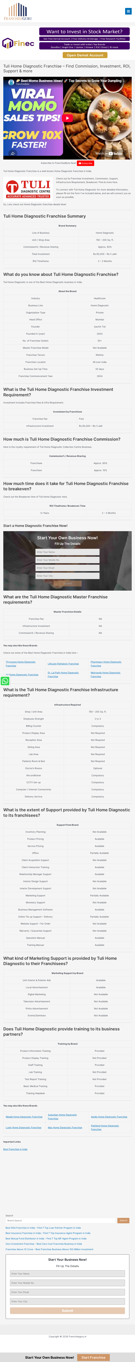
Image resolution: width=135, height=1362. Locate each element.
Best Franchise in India (15, 1149)
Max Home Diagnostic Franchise (65, 1127)
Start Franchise (93, 1358)
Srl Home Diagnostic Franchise (22, 674)
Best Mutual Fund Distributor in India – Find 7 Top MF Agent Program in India (46, 1238)
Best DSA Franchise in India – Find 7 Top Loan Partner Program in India (43, 1227)
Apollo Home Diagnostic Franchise (109, 1116)
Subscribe (86, 163)
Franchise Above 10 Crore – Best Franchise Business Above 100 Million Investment (49, 1249)
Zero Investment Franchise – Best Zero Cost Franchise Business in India (44, 1244)
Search (9, 1215)
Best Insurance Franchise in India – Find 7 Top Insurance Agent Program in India (48, 1233)
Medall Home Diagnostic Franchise (24, 1116)
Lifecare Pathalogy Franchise (63, 663)
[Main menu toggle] (128, 11)
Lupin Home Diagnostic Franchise (23, 1127)
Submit (67, 583)
